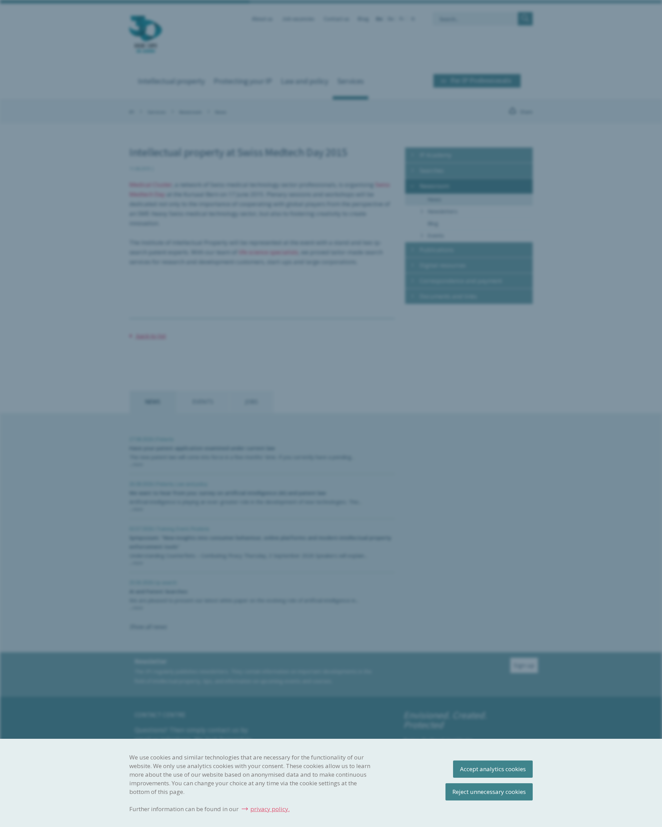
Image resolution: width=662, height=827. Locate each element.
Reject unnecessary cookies (489, 792)
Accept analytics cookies (493, 769)
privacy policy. (270, 809)
